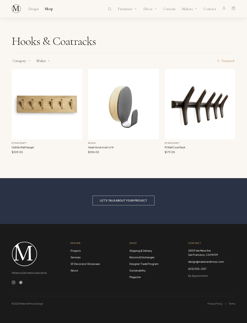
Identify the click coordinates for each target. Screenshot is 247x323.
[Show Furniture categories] (135, 9)
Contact (209, 9)
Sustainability (137, 270)
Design (33, 9)
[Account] (224, 8)
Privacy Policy (215, 303)
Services (76, 257)
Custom (169, 9)
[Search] (110, 9)
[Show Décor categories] (155, 9)
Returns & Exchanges (141, 257)
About (74, 270)
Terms (232, 303)
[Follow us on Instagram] (13, 282)
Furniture (125, 9)
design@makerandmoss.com (206, 261)
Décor (148, 9)
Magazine (135, 277)
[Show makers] (195, 9)
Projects (76, 250)
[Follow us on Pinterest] (21, 282)
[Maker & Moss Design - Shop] (16, 8)
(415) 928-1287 (197, 268)
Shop (49, 9)
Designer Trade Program (144, 263)
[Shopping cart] (233, 8)
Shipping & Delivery (140, 250)
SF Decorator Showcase (85, 263)
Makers (187, 9)
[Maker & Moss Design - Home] (35, 254)
